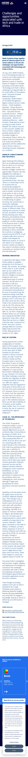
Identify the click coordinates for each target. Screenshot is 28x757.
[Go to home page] (7, 3)
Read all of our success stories (14, 700)
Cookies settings (14, 742)
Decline (14, 750)
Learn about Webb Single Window (14, 612)
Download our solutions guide (13, 610)
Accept (14, 746)
